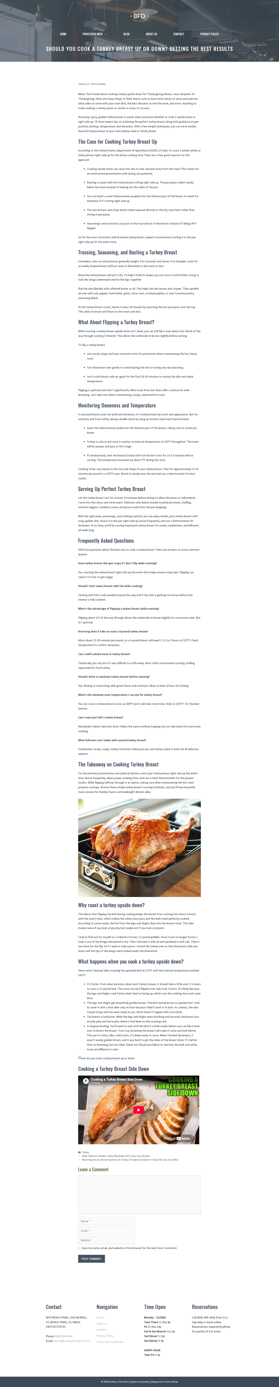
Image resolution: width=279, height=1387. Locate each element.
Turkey (85, 1152)
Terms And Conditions (110, 1342)
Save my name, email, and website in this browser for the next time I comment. (129, 1248)
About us (151, 34)
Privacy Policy (209, 34)
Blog (127, 34)
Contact (178, 34)
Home (63, 34)
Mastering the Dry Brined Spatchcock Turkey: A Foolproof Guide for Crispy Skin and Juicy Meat (130, 1159)
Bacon (100, 1317)
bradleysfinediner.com (76, 1341)
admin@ (58, 1341)
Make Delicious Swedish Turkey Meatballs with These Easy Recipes (116, 1156)
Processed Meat (93, 34)
